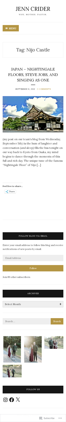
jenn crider (33, 8)
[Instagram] (5, 400)
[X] (18, 400)
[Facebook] (11, 400)
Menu (12, 28)
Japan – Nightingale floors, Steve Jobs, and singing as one (33, 75)
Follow (33, 268)
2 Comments (44, 89)
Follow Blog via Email (33, 236)
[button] (12, 349)
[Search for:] (33, 321)
